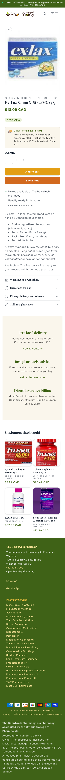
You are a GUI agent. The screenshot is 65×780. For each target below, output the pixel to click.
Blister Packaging (16, 624)
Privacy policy (36, 714)
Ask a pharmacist (31, 377)
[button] (56, 13)
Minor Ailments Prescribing (22, 647)
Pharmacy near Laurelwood (22, 674)
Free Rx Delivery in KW (19, 616)
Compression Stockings (20, 651)
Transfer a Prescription (19, 620)
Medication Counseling (20, 639)
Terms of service (54, 714)
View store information (20, 205)
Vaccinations (13, 612)
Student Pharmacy (17, 655)
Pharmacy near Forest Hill (21, 678)
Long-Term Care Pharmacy (21, 659)
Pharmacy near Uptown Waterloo (25, 670)
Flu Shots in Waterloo (19, 608)
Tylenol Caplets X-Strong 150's (43, 471)
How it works (31, 348)
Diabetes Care (14, 631)
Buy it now (32, 180)
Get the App (13, 588)
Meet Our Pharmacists (19, 685)
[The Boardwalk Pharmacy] (20, 13)
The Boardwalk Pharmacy (31, 710)
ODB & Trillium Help (17, 666)
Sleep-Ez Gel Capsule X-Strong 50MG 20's (45, 519)
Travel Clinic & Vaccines (20, 643)
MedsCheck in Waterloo (20, 605)
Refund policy (20, 714)
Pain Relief (12, 635)
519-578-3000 (37, 5)
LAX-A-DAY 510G (14, 517)
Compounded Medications (21, 628)
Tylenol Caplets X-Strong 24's (15, 471)
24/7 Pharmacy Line (18, 682)
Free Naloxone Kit (16, 662)
